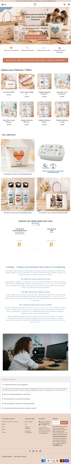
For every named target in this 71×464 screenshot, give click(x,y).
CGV (26, 424)
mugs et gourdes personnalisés (52, 283)
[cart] (69, 4)
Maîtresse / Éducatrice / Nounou (9, 421)
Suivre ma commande (45, 421)
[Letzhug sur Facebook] (30, 451)
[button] (34, 249)
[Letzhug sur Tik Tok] (40, 451)
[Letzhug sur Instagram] (37, 451)
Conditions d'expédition (28, 427)
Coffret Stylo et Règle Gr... (27, 93)
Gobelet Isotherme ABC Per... (27, 121)
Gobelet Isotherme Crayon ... (44, 121)
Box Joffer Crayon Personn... (9, 121)
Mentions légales (29, 421)
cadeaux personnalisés (58, 296)
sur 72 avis (34, 225)
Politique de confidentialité (28, 431)
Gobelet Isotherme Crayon (62, 121)
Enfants (3, 432)
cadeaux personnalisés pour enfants (44, 307)
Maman (3, 424)
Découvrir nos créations (35, 37)
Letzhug (9, 456)
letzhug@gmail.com (45, 424)
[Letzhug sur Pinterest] (33, 451)
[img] (35, 223)
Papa (3, 426)
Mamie (3, 429)
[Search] (64, 4)
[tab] (35, 384)
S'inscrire (64, 422)
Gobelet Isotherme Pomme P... (44, 93)
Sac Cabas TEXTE (9, 92)
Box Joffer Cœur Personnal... (62, 93)
